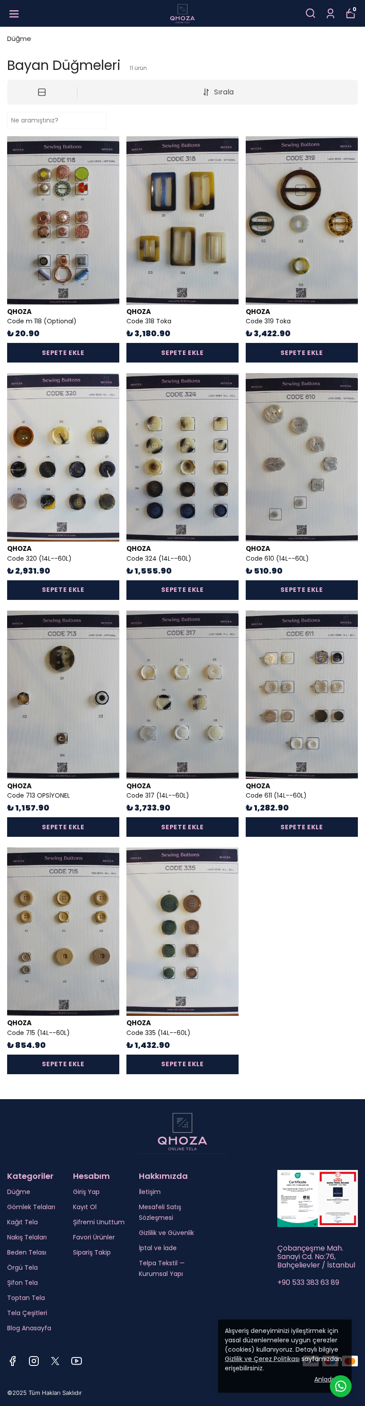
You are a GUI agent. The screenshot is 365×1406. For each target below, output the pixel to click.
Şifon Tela (22, 1282)
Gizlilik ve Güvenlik (166, 1232)
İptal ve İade (158, 1247)
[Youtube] (76, 1361)
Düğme (19, 38)
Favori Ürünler (94, 1237)
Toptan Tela (26, 1297)
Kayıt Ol (85, 1206)
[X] (55, 1361)
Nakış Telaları (27, 1237)
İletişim (150, 1191)
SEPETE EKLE (63, 352)
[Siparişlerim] (330, 13)
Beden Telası (26, 1252)
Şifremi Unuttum (99, 1222)
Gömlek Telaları (31, 1206)
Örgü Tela (22, 1267)
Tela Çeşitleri (27, 1312)
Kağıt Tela (22, 1222)
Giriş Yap (86, 1191)
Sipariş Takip (92, 1252)
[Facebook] (12, 1361)
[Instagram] (33, 1361)
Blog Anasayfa (29, 1328)
